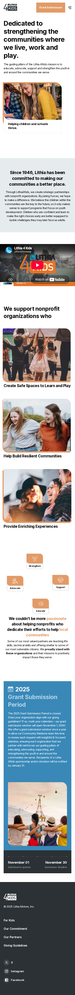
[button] (69, 7)
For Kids (9, 920)
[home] (10, 7)
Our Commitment (15, 928)
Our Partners (13, 937)
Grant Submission (50, 7)
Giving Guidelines (15, 945)
